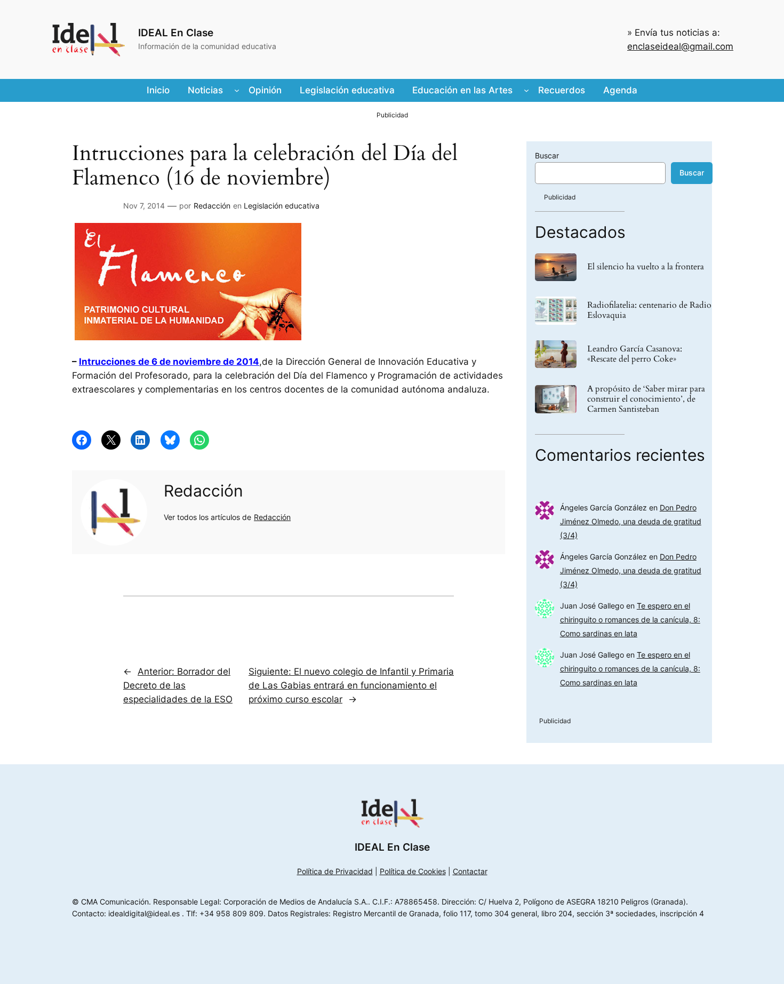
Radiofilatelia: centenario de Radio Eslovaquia (649, 310)
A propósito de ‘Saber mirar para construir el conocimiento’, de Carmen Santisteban (646, 399)
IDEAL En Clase (175, 32)
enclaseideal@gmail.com (680, 46)
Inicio (158, 90)
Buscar (547, 155)
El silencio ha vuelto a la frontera (645, 267)
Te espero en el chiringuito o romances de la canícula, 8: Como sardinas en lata (630, 619)
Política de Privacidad (335, 871)
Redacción (212, 205)
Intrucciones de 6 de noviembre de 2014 (169, 361)
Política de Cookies (413, 871)
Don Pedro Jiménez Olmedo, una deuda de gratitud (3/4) (630, 521)
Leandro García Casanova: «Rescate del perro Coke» (634, 354)
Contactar (470, 871)
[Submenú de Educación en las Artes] (526, 90)
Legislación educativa (281, 205)
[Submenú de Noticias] (236, 90)
